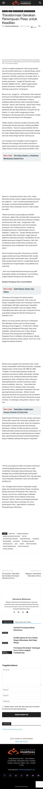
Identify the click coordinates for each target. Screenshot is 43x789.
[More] (23, 31)
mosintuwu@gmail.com (27, 770)
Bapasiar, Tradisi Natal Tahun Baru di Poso (33, 575)
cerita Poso (12, 533)
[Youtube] (28, 612)
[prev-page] (3, 658)
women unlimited (8, 549)
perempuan (16, 541)
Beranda (4, 8)
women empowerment (9, 546)
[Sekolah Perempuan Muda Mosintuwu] (7, 630)
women (22, 543)
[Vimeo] (27, 776)
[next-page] (6, 658)
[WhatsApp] (18, 31)
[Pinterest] (14, 31)
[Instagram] (19, 612)
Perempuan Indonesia (28, 541)
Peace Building (7, 541)
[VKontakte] (33, 776)
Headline (11, 8)
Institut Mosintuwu (25, 538)
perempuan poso (8, 543)
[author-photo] (21, 596)
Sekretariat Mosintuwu (11, 26)
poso (16, 543)
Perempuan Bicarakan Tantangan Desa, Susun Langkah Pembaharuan (27, 650)
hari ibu (24, 536)
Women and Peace (31, 543)
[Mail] (16, 776)
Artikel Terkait (7, 622)
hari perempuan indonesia (10, 538)
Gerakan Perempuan (22, 533)
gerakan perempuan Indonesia (11, 536)
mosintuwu (36, 538)
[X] (9, 31)
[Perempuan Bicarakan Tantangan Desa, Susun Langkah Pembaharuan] (7, 650)
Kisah (10, 11)
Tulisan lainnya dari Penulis (23, 622)
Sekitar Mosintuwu (18, 11)
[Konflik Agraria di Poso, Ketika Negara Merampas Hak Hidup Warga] (7, 640)
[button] (3, 3)
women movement (23, 546)
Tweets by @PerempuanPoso (12, 729)
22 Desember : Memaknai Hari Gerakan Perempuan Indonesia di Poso (10, 576)
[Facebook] (4, 31)
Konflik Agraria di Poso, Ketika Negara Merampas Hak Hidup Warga (26, 640)
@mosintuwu (21, 742)
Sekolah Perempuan (29, 11)
